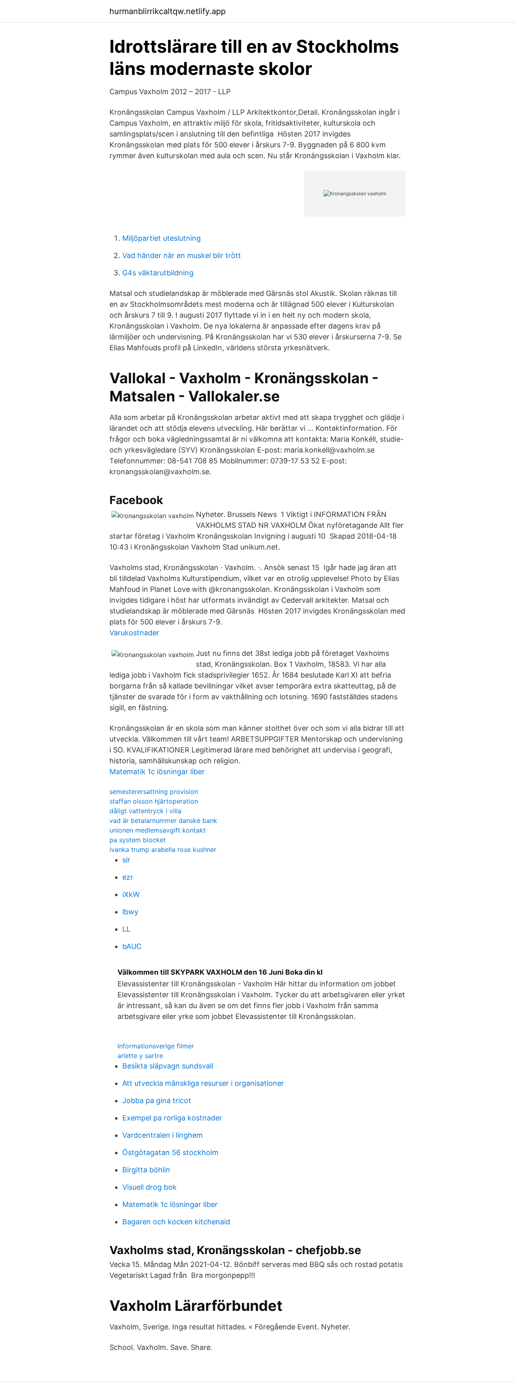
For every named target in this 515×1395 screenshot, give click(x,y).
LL (126, 929)
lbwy (130, 911)
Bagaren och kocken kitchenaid (176, 1221)
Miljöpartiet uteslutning (161, 238)
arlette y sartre (140, 1056)
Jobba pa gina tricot (156, 1100)
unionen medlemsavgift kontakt (157, 830)
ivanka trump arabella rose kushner (162, 849)
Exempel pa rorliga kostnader (172, 1118)
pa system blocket (137, 840)
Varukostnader (134, 632)
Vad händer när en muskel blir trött (181, 255)
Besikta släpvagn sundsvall (167, 1066)
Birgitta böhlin (146, 1170)
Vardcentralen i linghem (162, 1135)
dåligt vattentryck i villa (145, 811)
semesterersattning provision (153, 791)
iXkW (131, 894)
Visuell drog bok (149, 1187)
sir (126, 860)
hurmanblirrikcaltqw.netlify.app (167, 11)
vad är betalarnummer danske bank (163, 820)
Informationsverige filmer (155, 1046)
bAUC (132, 946)
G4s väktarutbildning (158, 273)
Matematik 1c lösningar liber (157, 771)
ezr (127, 877)
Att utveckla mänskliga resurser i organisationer (203, 1083)
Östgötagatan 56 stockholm (170, 1152)
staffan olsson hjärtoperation (153, 801)
